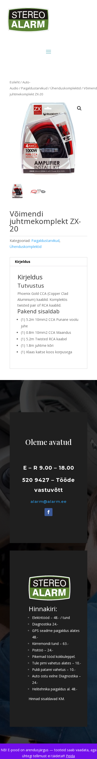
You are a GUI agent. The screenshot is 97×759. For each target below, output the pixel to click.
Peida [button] (70, 756)
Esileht (15, 82)
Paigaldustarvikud (34, 88)
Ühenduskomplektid (65, 88)
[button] (79, 108)
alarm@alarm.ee (49, 501)
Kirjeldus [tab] (22, 261)
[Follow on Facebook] (48, 512)
